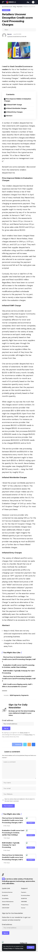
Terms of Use (19, 948)
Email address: (7, 720)
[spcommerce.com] (10, 2)
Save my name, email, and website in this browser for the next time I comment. (20, 800)
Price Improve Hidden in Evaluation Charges (17, 100)
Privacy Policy (8, 948)
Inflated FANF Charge (14, 105)
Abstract (9, 116)
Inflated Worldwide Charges (16, 108)
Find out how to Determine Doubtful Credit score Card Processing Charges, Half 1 (18, 659)
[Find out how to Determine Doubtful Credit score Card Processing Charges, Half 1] (31, 820)
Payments (6, 10)
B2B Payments (15, 695)
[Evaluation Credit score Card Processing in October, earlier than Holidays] (31, 832)
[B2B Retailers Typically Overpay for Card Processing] (31, 845)
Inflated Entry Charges (14, 112)
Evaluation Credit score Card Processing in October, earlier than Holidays (13, 832)
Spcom (9, 34)
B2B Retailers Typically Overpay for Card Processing (10, 845)
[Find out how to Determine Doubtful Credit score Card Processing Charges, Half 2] (31, 857)
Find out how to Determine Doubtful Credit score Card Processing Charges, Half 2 (18, 678)
